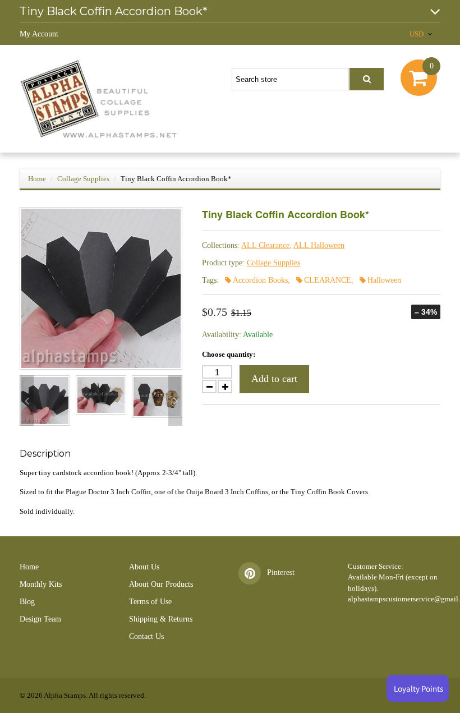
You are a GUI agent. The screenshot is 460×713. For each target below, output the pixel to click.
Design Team (40, 619)
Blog (27, 601)
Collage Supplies (83, 178)
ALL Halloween (318, 245)
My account (39, 34)
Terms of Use (150, 601)
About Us (144, 567)
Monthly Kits (41, 584)
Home (37, 178)
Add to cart (274, 378)
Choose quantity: (228, 354)
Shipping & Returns (160, 619)
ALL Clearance (265, 245)
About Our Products (161, 584)
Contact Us (146, 636)
